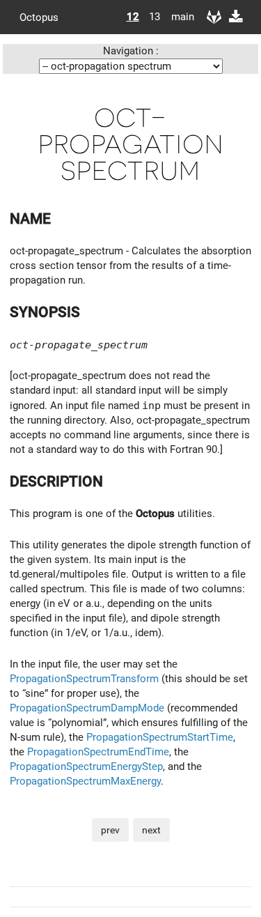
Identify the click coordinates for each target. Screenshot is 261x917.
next (151, 829)
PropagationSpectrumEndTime (98, 752)
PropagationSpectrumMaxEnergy (85, 781)
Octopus (38, 16)
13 (154, 16)
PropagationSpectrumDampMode (87, 708)
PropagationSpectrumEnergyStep (86, 766)
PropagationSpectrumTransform (84, 678)
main (177, 16)
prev (110, 829)
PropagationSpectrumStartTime (159, 737)
